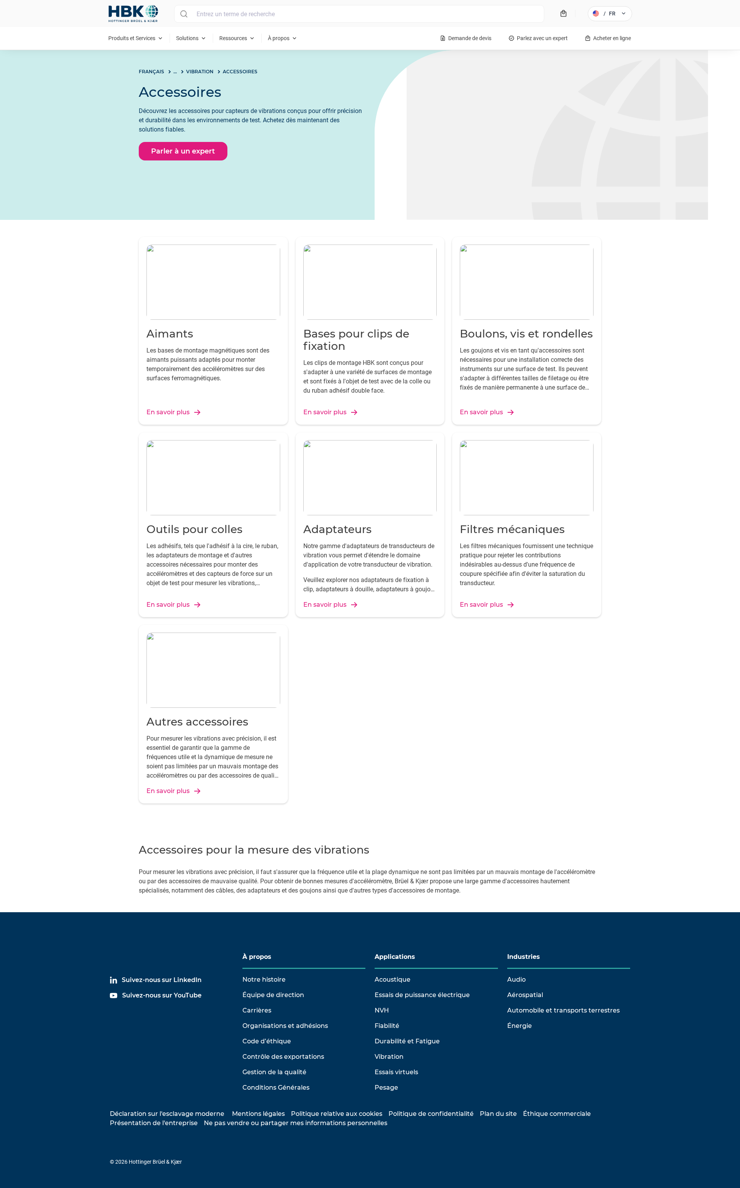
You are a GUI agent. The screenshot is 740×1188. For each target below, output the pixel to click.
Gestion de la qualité (274, 1072)
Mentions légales (258, 1113)
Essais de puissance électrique (422, 995)
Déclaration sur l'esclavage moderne (167, 1113)
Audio (516, 979)
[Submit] (184, 13)
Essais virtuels (396, 1072)
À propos (256, 956)
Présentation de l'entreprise (154, 1123)
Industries (523, 956)
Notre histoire (264, 979)
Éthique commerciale (557, 1113)
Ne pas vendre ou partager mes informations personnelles (295, 1123)
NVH (382, 1010)
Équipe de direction (273, 995)
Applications (395, 956)
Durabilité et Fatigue (407, 1041)
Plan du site (498, 1113)
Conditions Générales (275, 1087)
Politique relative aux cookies (336, 1113)
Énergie (519, 1025)
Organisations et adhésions (285, 1025)
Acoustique (392, 979)
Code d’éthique (266, 1041)
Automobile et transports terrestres (563, 1010)
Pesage (386, 1087)
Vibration (389, 1056)
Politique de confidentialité (431, 1113)
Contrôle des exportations (283, 1056)
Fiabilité (387, 1025)
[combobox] (359, 14)
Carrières (256, 1010)
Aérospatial (525, 995)
